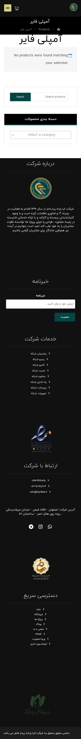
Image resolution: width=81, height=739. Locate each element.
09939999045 (39, 480)
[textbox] (40, 135)
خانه (38, 609)
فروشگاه (38, 614)
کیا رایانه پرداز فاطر (55, 209)
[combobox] (40, 135)
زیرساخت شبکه (39, 388)
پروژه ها (38, 619)
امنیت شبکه (38, 371)
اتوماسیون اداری (38, 644)
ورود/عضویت (38, 639)
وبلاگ (38, 624)
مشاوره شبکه (38, 376)
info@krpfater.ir (38, 492)
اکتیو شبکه (38, 365)
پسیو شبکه (38, 359)
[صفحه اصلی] (58, 29)
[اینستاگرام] (40, 526)
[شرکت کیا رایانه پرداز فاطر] (73, 7)
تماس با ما (38, 629)
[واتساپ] (50, 526)
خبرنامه (40, 296)
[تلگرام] (31, 526)
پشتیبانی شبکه (39, 353)
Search (20, 97)
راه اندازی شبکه (39, 382)
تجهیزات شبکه (38, 393)
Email (38, 634)
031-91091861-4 (38, 486)
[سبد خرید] (16, 8)
